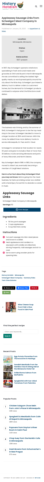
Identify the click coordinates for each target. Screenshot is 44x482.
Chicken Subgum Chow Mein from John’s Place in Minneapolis (24, 407)
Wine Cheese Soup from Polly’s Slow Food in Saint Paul (25, 307)
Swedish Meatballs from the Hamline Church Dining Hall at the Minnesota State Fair (26, 366)
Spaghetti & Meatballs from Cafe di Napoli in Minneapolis (25, 417)
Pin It (35, 288)
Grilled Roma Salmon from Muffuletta (25, 374)
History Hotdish (7, 275)
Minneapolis (19, 275)
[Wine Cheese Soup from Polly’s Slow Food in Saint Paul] (10, 307)
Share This (24, 288)
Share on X (10, 288)
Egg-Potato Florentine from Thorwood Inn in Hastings (25, 357)
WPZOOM (37, 478)
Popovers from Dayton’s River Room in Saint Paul (23, 428)
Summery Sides (29, 278)
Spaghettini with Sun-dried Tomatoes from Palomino (25, 382)
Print (7, 292)
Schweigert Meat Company (12, 278)
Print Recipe (23, 209)
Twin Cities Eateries (9, 280)
